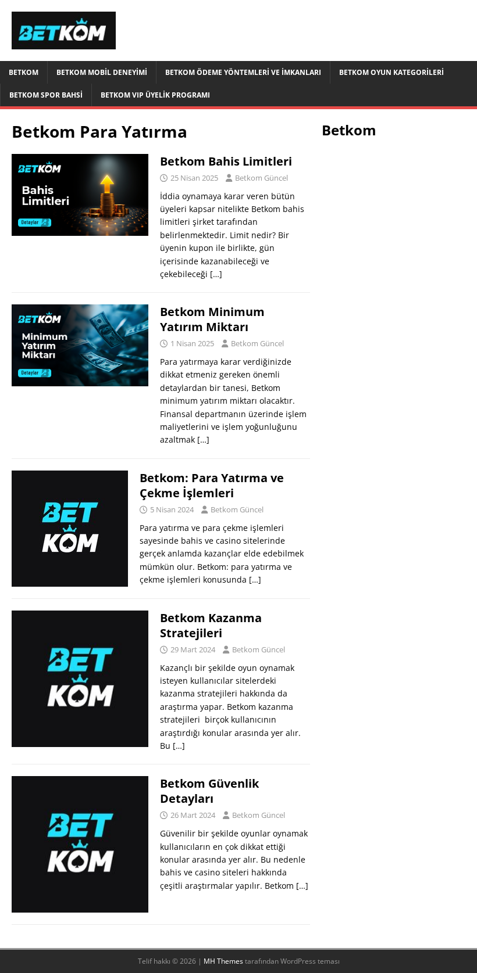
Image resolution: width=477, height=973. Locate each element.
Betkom (23, 72)
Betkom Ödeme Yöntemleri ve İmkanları (243, 72)
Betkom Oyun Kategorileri (391, 72)
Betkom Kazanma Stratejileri (211, 625)
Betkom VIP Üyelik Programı (155, 95)
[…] (216, 273)
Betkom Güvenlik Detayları (209, 790)
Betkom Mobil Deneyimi (101, 72)
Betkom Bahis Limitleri (226, 161)
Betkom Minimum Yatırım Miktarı (212, 319)
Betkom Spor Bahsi (46, 95)
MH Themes (223, 961)
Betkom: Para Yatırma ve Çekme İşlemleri (212, 485)
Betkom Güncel (261, 178)
